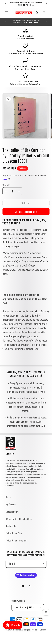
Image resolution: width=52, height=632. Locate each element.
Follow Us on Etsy (14, 533)
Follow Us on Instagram (16, 540)
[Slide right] (33, 145)
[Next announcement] (46, 4)
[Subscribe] (42, 564)
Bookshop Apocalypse (21, 629)
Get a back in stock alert (26, 211)
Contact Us (11, 526)
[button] (6, 13)
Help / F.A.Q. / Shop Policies (19, 519)
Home (8, 497)
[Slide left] (19, 145)
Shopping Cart (12, 511)
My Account (11, 504)
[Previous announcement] (5, 4)
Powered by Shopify (38, 629)
